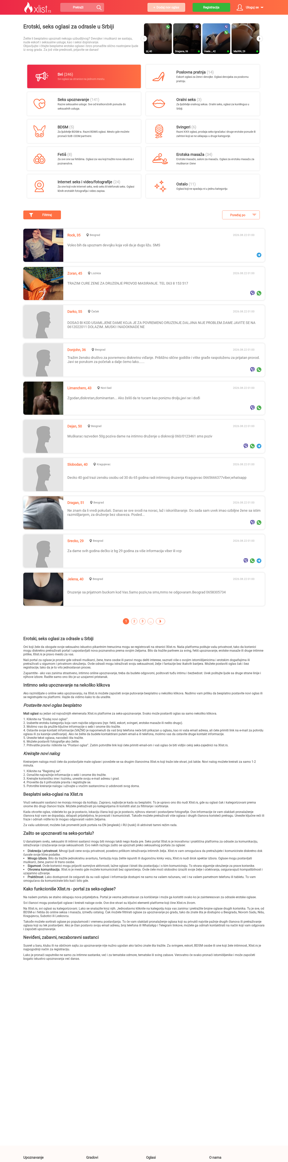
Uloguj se (252, 7)
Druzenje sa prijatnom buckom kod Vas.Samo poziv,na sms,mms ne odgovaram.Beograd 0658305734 (146, 592)
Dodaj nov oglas (168, 7)
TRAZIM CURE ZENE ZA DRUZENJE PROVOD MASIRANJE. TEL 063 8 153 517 (127, 283)
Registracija (211, 7)
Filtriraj (47, 215)
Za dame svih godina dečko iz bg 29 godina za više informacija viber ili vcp (124, 551)
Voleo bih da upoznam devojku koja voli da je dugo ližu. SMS (113, 245)
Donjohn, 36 (76, 350)
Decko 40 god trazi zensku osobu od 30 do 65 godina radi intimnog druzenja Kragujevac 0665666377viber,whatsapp (156, 477)
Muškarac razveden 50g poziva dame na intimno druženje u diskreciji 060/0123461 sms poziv (139, 436)
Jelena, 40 (75, 579)
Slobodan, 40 (77, 464)
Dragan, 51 (75, 503)
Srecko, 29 (75, 541)
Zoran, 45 (74, 273)
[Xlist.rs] (37, 7)
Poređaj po (237, 215)
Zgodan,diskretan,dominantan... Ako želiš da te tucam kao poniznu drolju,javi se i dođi (133, 398)
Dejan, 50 (74, 426)
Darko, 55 (74, 311)
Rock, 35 (74, 235)
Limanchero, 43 (79, 388)
